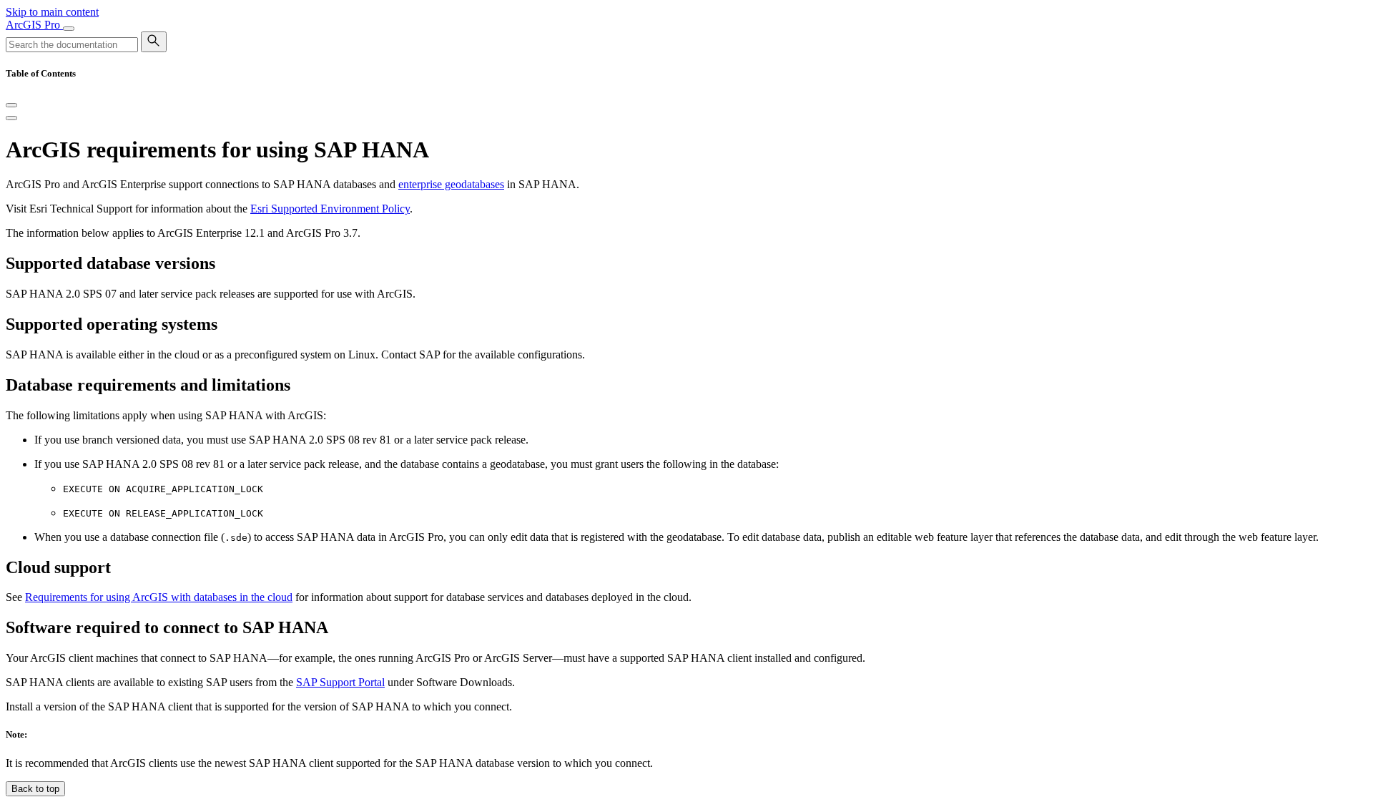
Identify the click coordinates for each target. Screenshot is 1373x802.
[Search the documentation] (154, 41)
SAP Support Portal (340, 682)
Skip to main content (52, 12)
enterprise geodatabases (451, 184)
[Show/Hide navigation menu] (68, 28)
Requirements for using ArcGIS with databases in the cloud (158, 597)
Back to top (35, 788)
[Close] (11, 105)
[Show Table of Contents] (11, 118)
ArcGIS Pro (34, 25)
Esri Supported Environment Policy (330, 208)
